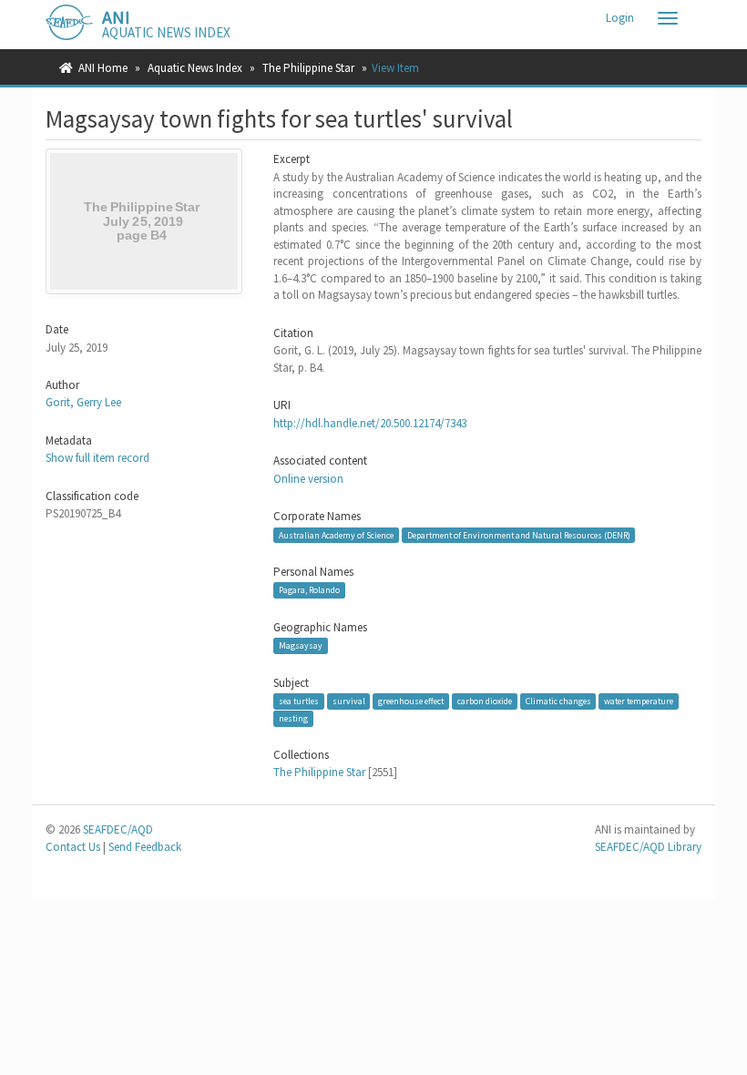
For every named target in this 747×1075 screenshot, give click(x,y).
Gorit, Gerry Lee (83, 402)
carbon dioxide (484, 701)
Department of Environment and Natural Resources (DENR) (518, 534)
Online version (308, 478)
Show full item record (97, 458)
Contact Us (73, 847)
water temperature (638, 701)
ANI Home (103, 68)
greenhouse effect (411, 701)
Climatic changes (558, 701)
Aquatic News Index (195, 68)
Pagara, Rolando (309, 590)
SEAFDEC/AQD (118, 829)
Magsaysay (300, 645)
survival (349, 701)
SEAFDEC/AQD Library (648, 847)
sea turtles (299, 701)
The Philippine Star (308, 68)
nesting (293, 718)
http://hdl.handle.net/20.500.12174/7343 (369, 423)
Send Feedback (144, 847)
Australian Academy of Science (336, 534)
